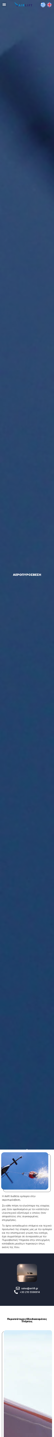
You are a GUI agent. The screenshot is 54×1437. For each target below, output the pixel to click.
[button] (4, 4)
